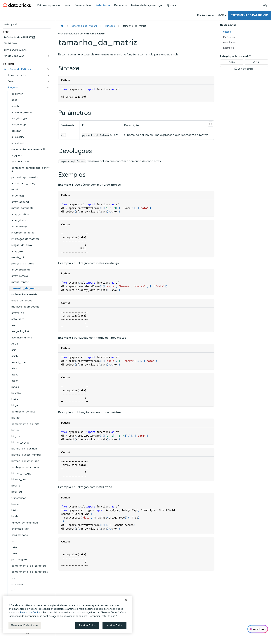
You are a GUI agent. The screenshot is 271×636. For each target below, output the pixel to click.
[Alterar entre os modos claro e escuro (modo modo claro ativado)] (265, 5)
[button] (28, 81)
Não (258, 62)
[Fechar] (126, 600)
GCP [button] (221, 15)
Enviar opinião (245, 68)
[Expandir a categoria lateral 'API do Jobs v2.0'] (48, 56)
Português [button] (204, 15)
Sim (233, 62)
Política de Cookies (31, 612)
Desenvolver (83, 5)
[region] (67, 614)
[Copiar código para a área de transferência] (210, 89)
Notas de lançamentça (146, 5)
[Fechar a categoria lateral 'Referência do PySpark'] (48, 69)
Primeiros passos (48, 5)
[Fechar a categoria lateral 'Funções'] (48, 87)
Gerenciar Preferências (24, 625)
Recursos (120, 5)
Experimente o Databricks (250, 15)
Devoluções (230, 42)
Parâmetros (229, 37)
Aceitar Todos (114, 625)
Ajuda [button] (170, 5)
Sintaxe (227, 31)
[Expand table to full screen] (210, 124)
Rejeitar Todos (87, 625)
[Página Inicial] (61, 26)
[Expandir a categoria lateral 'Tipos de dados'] (48, 75)
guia (67, 5)
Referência (103, 5)
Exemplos (228, 47)
